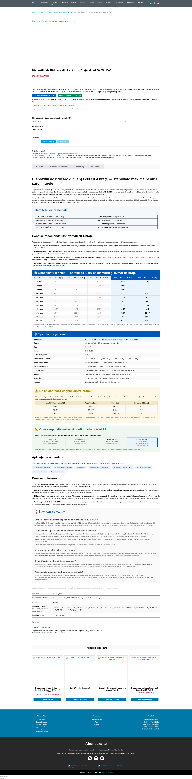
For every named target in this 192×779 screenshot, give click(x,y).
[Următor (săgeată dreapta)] (3, 778)
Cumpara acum (47, 699)
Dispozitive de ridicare (45, 12)
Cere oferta (63, 141)
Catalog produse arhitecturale (41, 727)
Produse (34, 12)
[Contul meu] (154, 3)
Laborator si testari (42, 731)
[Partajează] (3, 776)
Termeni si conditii (96, 719)
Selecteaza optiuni (80, 699)
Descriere (39, 167)
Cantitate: (35, 138)
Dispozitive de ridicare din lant (63, 12)
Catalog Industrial (41, 722)
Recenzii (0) (79, 167)
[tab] (39, 166)
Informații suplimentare (59, 167)
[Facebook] (90, 758)
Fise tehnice (95, 167)
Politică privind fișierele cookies (119, 753)
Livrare (96, 724)
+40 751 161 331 (153, 722)
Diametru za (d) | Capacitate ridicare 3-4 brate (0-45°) (51, 118)
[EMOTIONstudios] (106, 772)
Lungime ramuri (38, 126)
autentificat (44, 633)
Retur (96, 727)
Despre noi (41, 719)
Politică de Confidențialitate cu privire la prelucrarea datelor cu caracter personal (82, 753)
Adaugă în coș (48, 141)
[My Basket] (151, 3)
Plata (96, 722)
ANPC (133, 753)
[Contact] (102, 758)
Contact (41, 729)
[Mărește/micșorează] (7, 776)
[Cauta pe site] (158, 3)
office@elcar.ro (153, 719)
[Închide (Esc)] (1, 776)
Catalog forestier (41, 724)
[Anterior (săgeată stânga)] (1, 778)
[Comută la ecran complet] (5, 776)
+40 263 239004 (153, 724)
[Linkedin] (96, 758)
